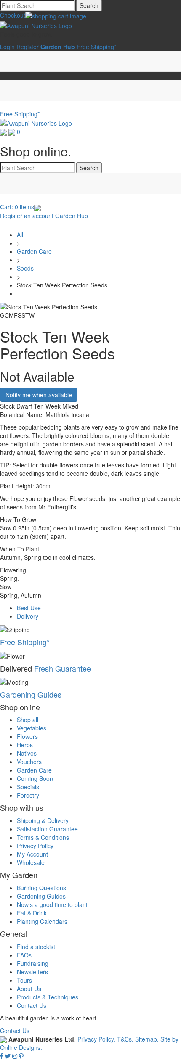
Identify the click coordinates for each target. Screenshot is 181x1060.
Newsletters (32, 972)
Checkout (12, 15)
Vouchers (29, 761)
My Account (32, 854)
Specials (28, 787)
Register (27, 46)
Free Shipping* (96, 46)
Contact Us (31, 1005)
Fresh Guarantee (62, 668)
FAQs (24, 955)
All (20, 234)
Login (7, 46)
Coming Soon (35, 778)
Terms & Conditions (43, 837)
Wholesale (31, 862)
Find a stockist (36, 946)
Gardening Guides (30, 694)
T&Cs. (125, 1039)
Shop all (27, 719)
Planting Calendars (42, 921)
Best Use (29, 608)
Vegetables (31, 728)
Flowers (27, 736)
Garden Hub (71, 215)
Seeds (25, 268)
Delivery (27, 616)
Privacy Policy (35, 845)
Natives (27, 753)
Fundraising (32, 963)
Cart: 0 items (17, 207)
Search (89, 5)
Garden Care (34, 251)
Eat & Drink (32, 913)
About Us (29, 988)
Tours (24, 980)
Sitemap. (147, 1039)
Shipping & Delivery (43, 820)
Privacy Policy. (97, 1039)
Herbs (25, 745)
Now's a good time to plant (52, 904)
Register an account (26, 215)
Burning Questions (41, 887)
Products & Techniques (47, 997)
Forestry (28, 795)
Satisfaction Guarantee (47, 829)
